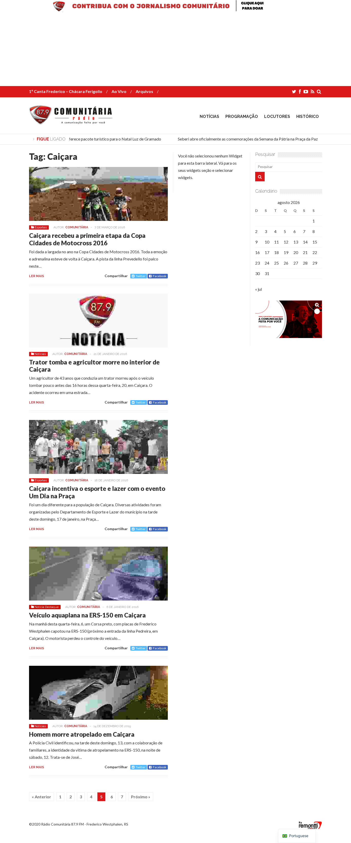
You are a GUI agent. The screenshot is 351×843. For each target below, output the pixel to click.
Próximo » (140, 796)
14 (305, 241)
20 (295, 252)
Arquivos (144, 91)
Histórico (307, 116)
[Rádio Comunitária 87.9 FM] (72, 120)
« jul (258, 289)
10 (267, 241)
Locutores (277, 116)
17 (267, 252)
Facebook (159, 276)
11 (276, 241)
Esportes (41, 227)
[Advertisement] (154, 50)
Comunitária (76, 227)
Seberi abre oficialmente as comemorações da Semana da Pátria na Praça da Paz (243, 138)
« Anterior (41, 796)
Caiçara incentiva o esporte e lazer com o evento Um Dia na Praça (97, 492)
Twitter (140, 276)
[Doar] (175, 10)
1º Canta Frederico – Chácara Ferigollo (65, 91)
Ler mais (36, 276)
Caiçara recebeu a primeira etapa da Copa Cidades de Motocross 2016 (87, 239)
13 (295, 241)
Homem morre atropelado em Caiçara (81, 734)
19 (286, 252)
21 (305, 252)
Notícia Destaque (47, 607)
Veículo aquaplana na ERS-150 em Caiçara (87, 615)
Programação (241, 116)
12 (286, 241)
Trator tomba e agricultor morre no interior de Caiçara (94, 365)
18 (276, 252)
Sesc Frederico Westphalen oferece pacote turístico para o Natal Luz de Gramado (85, 138)
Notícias (209, 116)
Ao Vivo (119, 91)
